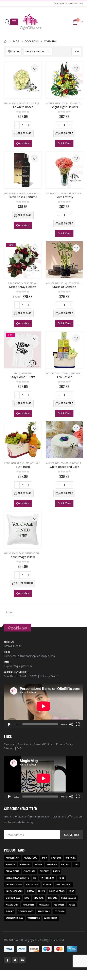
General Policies (44, 744)
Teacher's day (25, 911)
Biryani (65, 864)
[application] (43, 706)
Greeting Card (63, 884)
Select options (24, 583)
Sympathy (74, 103)
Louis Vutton (57, 891)
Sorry (64, 103)
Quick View (23, 143)
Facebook (7, 960)
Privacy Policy (64, 744)
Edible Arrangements (17, 878)
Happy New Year (14, 891)
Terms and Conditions (17, 744)
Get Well (55, 193)
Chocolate (29, 871)
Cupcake (44, 871)
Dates (56, 871)
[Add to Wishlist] (34, 68)
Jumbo (30, 891)
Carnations (12, 871)
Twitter (15, 960)
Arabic (22, 193)
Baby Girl (70, 858)
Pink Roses (28, 905)
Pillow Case (12, 905)
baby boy (56, 858)
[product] (22, 79)
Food (62, 878)
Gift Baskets (77, 373)
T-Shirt (10, 911)
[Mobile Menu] (14, 22)
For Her (36, 193)
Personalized (68, 898)
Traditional (30, 283)
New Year (39, 898)
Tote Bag (59, 911)
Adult (17, 373)
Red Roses (59, 905)
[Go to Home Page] (5, 41)
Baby (21, 553)
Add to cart (24, 133)
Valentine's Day (14, 918)
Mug (26, 898)
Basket (38, 864)
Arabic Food (30, 858)
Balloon (10, 864)
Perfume (52, 898)
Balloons (25, 864)
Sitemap (9, 748)
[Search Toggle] (7, 22)
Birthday (30, 553)
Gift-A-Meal (32, 884)
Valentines (34, 918)
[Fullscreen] (78, 724)
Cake (76, 864)
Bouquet (24, 103)
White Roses (50, 918)
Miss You (40, 103)
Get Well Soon (14, 884)
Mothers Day (53, 103)
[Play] (9, 724)
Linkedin (22, 960)
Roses (72, 905)
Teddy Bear (44, 911)
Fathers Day (52, 373)
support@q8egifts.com (18, 666)
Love (71, 891)
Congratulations (14, 463)
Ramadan (44, 905)
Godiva (47, 884)
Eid (32, 103)
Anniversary (11, 103)
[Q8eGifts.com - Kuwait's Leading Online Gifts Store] (31, 22)
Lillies (41, 891)
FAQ (19, 748)
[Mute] (71, 724)
